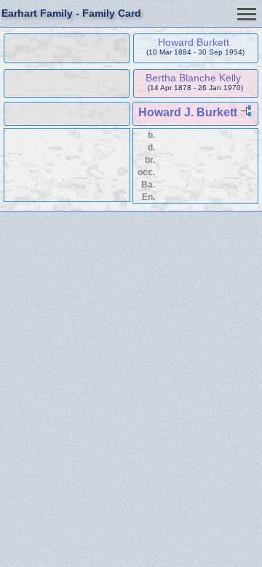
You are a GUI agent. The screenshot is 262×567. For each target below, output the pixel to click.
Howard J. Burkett (187, 112)
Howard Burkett (193, 42)
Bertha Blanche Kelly (193, 78)
